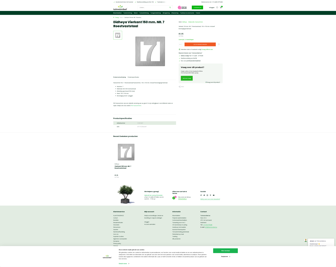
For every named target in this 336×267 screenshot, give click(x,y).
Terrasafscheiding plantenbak (180, 232)
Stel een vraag (187, 78)
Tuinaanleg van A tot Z (178, 222)
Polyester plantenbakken (179, 218)
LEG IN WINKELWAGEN (200, 44)
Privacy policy (117, 243)
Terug (117, 17)
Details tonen (123, 263)
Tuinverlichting (144, 13)
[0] (220, 7)
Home (121, 17)
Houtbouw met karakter (179, 227)
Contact (115, 218)
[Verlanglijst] (217, 7)
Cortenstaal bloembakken (179, 220)
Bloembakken (117, 13)
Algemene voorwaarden (120, 239)
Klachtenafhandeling (119, 232)
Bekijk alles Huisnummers (195, 22)
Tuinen (198, 13)
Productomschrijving (119, 77)
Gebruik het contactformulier (153, 195)
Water (136, 13)
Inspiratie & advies (118, 236)
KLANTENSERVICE (118, 215)
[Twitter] (204, 195)
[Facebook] (201, 195)
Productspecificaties (133, 77)
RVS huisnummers (136, 105)
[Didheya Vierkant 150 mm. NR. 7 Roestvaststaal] (126, 152)
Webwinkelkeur (182, 199)
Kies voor (191, 61)
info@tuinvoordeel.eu (211, 227)
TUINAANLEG (197, 7)
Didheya (184, 22)
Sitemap (115, 246)
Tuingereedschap (155, 13)
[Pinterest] (210, 195)
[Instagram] (207, 195)
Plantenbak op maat (178, 234)
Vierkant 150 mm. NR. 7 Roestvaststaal (123, 167)
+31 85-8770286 (207, 225)
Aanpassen (224, 256)
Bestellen (116, 220)
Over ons (115, 234)
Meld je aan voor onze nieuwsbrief (210, 199)
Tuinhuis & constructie (187, 13)
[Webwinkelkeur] (182, 7)
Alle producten (176, 239)
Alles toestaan (225, 250)
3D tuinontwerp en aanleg (179, 225)
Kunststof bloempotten (179, 229)
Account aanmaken (149, 224)
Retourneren (116, 227)
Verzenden (116, 225)
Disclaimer (116, 241)
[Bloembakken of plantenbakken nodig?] (123, 7)
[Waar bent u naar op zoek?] (170, 7)
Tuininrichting (127, 13)
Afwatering (174, 13)
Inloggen (146, 222)
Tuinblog (174, 236)
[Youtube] (213, 195)
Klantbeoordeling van (189, 58)
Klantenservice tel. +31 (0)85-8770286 (212, 2)
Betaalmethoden (118, 222)
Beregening (166, 13)
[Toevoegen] (134, 176)
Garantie (115, 229)
